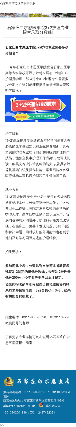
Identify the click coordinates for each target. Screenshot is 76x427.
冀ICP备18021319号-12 (19, 406)
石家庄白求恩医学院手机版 (17, 3)
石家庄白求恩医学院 (20, 47)
